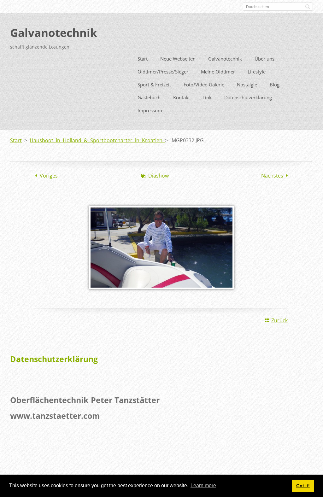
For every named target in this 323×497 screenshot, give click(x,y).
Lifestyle (257, 71)
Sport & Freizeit (154, 84)
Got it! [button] (303, 485)
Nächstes (272, 175)
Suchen (307, 6)
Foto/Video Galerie (204, 84)
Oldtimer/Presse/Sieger (163, 71)
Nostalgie (247, 84)
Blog (274, 84)
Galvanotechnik (225, 59)
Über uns (264, 59)
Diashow (158, 175)
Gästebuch (149, 97)
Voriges (49, 175)
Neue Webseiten (178, 59)
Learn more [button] (203, 485)
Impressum (150, 110)
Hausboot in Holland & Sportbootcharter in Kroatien (97, 140)
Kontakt (181, 97)
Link (207, 97)
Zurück (279, 320)
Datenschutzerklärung (248, 97)
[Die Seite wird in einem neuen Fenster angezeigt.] (161, 293)
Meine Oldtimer (218, 71)
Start (143, 59)
